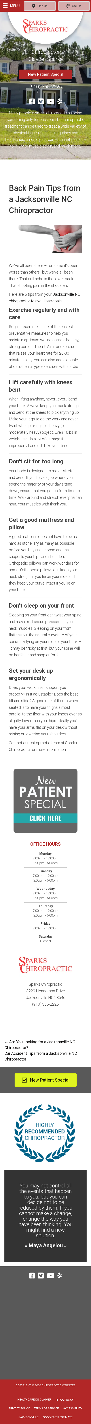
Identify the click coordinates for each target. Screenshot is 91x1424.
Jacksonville (28, 1417)
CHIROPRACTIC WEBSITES (58, 1385)
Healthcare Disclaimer (34, 1399)
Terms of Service (46, 1408)
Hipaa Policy (65, 1399)
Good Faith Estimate (57, 1417)
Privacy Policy (19, 1408)
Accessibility (72, 1408)
